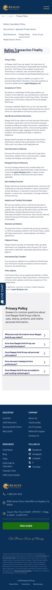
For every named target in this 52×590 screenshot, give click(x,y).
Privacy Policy (13, 584)
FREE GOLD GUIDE (11, 475)
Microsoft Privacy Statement (23, 571)
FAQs (5, 458)
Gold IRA (7, 418)
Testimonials (35, 422)
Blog (5, 454)
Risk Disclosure (38, 584)
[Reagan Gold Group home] (13, 8)
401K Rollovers (10, 422)
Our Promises (35, 426)
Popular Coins (9, 470)
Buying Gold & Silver (12, 426)
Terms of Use (26, 584)
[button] (46, 8)
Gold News (8, 449)
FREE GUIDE (26, 525)
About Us (33, 418)
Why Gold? (8, 431)
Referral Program (37, 431)
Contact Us (34, 435)
